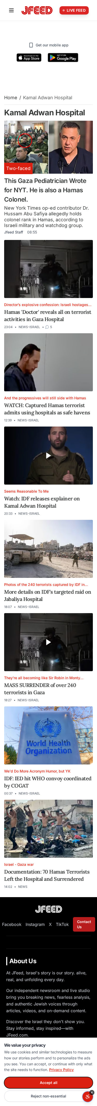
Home (10, 97)
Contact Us (84, 924)
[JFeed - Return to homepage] (48, 909)
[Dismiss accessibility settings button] (91, 1092)
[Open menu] (11, 10)
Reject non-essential (48, 1096)
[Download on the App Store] (29, 57)
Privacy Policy (61, 1069)
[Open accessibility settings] (88, 1096)
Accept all (48, 1082)
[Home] (37, 10)
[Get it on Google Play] (63, 57)
